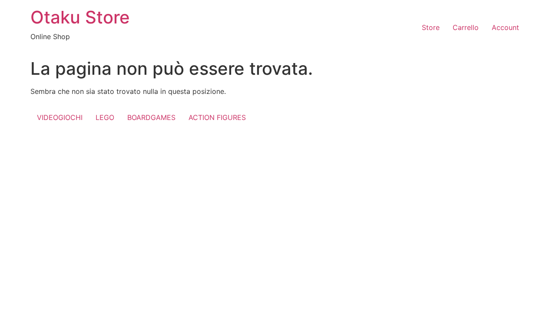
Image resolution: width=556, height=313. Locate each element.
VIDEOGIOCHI (60, 117)
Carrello (466, 27)
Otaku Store (80, 17)
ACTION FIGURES (217, 117)
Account (505, 27)
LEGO (105, 117)
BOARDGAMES (151, 117)
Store (431, 27)
